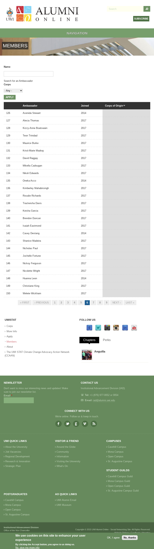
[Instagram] (116, 330)
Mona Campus (116, 451)
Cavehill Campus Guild (120, 476)
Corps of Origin (114, 105)
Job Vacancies (13, 451)
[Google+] (107, 330)
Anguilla (99, 351)
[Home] (42, 14)
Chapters (89, 340)
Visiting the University (68, 461)
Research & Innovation (17, 461)
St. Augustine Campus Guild (123, 490)
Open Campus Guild (119, 486)
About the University (16, 446)
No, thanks (130, 537)
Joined (85, 105)
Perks (107, 340)
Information (63, 456)
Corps (7, 84)
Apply (10, 336)
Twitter (67, 424)
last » (130, 302)
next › (116, 302)
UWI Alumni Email (66, 500)
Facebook (58, 424)
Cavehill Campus (117, 446)
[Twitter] (98, 330)
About (10, 346)
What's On (62, 466)
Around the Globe (66, 446)
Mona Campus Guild (119, 481)
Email (8, 395)
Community (63, 451)
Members (12, 341)
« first (24, 302)
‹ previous (42, 302)
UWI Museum (64, 505)
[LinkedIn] (125, 330)
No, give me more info (27, 547)
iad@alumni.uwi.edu (104, 400)
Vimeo (85, 424)
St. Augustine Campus (120, 461)
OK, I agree (113, 537)
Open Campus (115, 456)
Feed (94, 424)
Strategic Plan (13, 466)
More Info (12, 331)
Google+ (76, 424)
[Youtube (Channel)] (134, 330)
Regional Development (17, 456)
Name (7, 66)
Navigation (77, 33)
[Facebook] (89, 330)
